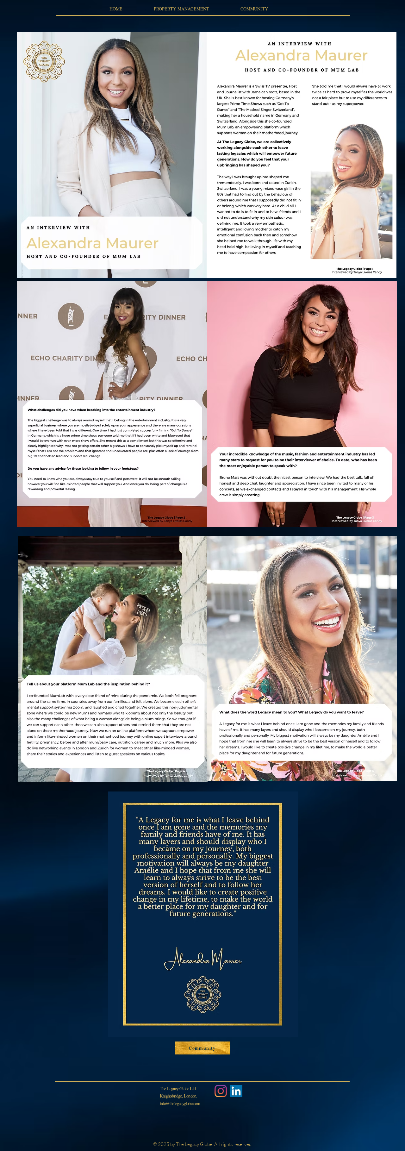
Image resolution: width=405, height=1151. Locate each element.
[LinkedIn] (236, 1091)
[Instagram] (221, 1091)
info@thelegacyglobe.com (180, 1103)
